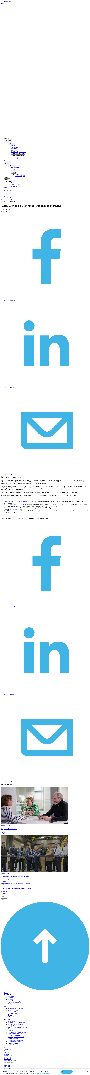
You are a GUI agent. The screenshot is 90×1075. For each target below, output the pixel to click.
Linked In (7, 1068)
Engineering (11, 1030)
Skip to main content (6, 1)
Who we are (8, 140)
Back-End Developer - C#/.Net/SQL (14, 504)
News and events (16, 183)
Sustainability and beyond (18, 152)
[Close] (87, 1072)
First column (11, 144)
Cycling (17, 158)
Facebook (7, 1065)
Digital (10, 1015)
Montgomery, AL (19, 174)
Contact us (14, 186)
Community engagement (18, 153)
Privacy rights (8, 1057)
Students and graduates (14, 1035)
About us (7, 177)
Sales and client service (14, 1041)
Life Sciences (11, 1016)
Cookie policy (8, 1059)
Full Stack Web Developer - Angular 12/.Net (16, 508)
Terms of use (7, 1052)
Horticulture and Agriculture (15, 1008)
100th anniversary (9, 187)
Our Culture (14, 147)
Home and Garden (13, 1010)
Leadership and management (16, 1037)
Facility (14, 170)
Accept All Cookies (67, 1071)
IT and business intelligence (15, 1033)
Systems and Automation (15, 1011)
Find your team (15, 167)
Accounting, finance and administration (19, 1027)
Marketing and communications (16, 1022)
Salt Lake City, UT (20, 176)
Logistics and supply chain (15, 1038)
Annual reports (15, 184)
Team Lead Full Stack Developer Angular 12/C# (17, 501)
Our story (14, 148)
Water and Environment (14, 1013)
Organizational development (15, 1024)
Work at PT (8, 162)
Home (6, 993)
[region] (45, 1072)
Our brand (14, 150)
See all (13, 145)
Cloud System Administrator (12, 511)
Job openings (15, 169)
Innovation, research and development (18, 1032)
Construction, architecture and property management (22, 1029)
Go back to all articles (7, 200)
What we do (7, 160)
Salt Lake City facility (14, 1045)
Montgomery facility (13, 1043)
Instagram (7, 1066)
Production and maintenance (15, 1040)
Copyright (7, 1054)
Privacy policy (8, 1055)
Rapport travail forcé (10, 1060)
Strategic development (14, 1026)
